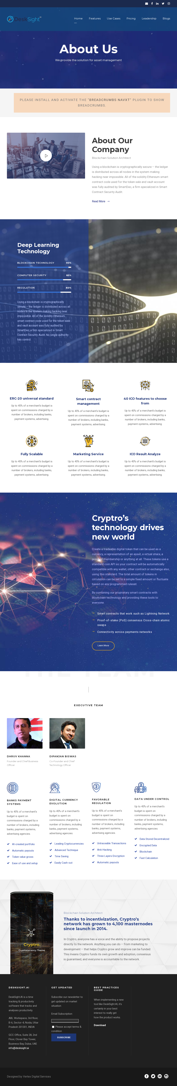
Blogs (166, 18)
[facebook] (152, 3)
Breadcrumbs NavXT (109, 100)
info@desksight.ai (19, 1048)
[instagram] (169, 3)
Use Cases (113, 18)
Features (95, 18)
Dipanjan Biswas (62, 756)
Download (100, 1025)
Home (78, 18)
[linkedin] (157, 3)
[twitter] (163, 3)
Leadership (149, 18)
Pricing (131, 18)
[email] (146, 3)
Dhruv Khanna (18, 756)
